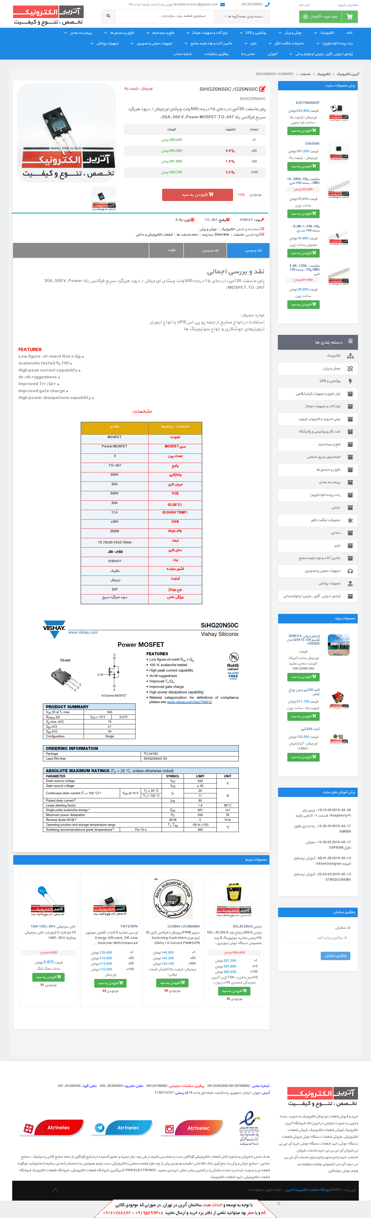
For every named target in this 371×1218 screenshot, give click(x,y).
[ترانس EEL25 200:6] (234, 899)
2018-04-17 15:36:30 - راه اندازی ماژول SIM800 (322, 829)
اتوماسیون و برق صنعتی (323, 457)
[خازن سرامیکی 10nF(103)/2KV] (48, 899)
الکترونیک (327, 33)
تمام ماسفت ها (187, 234)
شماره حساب (182, 54)
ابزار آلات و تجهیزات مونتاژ (209, 33)
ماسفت (238, 234)
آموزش (272, 54)
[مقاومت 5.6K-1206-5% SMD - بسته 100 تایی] (339, 275)
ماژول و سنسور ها (122, 33)
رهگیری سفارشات (216, 54)
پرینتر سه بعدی (81, 33)
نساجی (335, 533)
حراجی (335, 507)
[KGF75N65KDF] (339, 112)
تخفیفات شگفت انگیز (289, 43)
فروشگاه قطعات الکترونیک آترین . (307, 1190)
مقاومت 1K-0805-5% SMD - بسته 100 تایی (303, 181)
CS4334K (312, 144)
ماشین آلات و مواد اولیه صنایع (211, 43)
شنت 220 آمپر (310, 729)
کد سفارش (342, 927)
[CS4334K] (339, 153)
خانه (349, 33)
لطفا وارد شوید (347, 5)
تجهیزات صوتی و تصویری (154, 43)
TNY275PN (129, 926)
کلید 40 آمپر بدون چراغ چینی (304, 692)
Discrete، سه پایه (215, 234)
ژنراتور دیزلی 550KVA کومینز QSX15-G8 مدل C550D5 (303, 640)
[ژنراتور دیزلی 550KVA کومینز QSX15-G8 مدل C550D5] (339, 645)
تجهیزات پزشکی (107, 43)
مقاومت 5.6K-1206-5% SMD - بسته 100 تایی (305, 270)
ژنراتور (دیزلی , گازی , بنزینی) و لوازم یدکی (324, 54)
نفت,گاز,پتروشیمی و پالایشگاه (319, 431)
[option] (66, 133)
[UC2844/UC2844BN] (172, 899)
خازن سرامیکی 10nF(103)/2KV (53, 926)
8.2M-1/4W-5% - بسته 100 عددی (305, 228)
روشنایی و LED (256, 33)
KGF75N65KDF (308, 103)
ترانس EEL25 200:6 (247, 926)
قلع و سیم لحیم (163, 33)
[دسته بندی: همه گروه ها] (226, 16)
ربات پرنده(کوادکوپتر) (337, 43)
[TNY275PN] (110, 899)
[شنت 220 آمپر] (339, 738)
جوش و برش (293, 33)
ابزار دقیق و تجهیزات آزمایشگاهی (317, 394)
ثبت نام (304, 5)
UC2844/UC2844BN (184, 926)
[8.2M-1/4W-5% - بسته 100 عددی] (339, 235)
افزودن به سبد (301, 131)
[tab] (248, 250)
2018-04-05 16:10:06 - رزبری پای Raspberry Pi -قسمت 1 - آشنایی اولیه (323, 813)
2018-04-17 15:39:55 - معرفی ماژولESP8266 (328, 845)
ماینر (253, 43)
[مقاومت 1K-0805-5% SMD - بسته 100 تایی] (339, 188)
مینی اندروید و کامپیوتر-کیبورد (319, 419)
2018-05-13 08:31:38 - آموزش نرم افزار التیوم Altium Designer (322, 861)
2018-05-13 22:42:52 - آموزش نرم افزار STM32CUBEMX (322, 877)
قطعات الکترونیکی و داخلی (154, 234)
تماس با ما (248, 54)
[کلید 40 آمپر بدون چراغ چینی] (339, 698)
